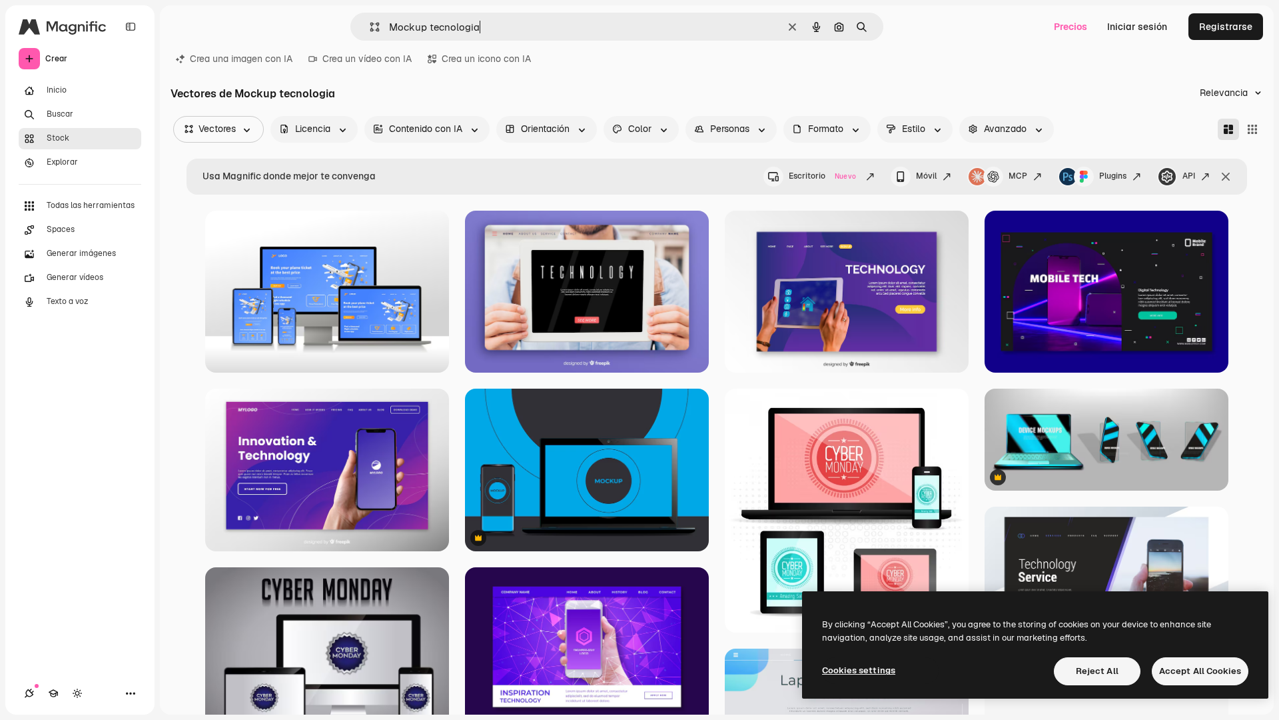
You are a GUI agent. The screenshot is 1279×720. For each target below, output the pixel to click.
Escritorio (822, 176)
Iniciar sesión (1137, 27)
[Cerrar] (1225, 176)
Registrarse (1225, 27)
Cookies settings (858, 670)
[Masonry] (1228, 129)
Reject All (1097, 671)
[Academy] (53, 693)
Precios (1070, 27)
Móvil (926, 176)
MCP (1018, 176)
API (1188, 176)
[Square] (1252, 129)
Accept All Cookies (1200, 671)
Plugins (1112, 176)
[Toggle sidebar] (130, 26)
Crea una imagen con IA (241, 59)
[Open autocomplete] (369, 27)
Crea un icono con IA (486, 59)
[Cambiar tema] (77, 693)
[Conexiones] (29, 693)
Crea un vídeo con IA (367, 59)
